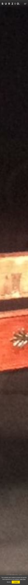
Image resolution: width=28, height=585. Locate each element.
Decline (9, 582)
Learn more (23, 579)
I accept (16, 582)
